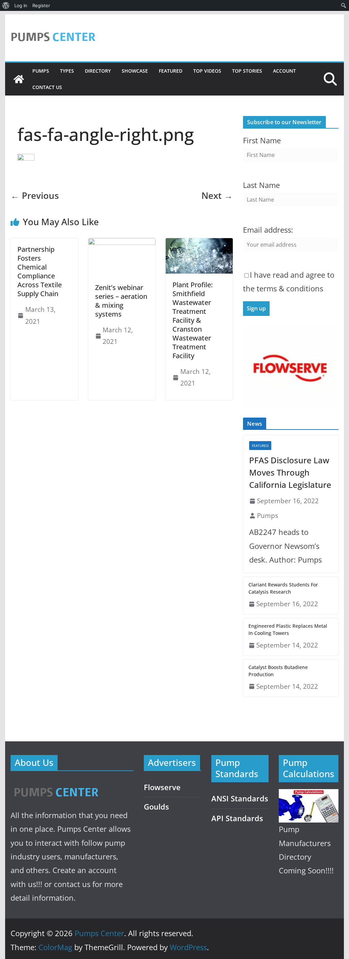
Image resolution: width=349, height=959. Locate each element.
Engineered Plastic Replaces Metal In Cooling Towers (287, 629)
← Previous (35, 196)
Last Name (261, 185)
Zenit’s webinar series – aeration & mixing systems (121, 301)
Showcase (135, 71)
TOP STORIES (247, 71)
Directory (98, 71)
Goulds (156, 806)
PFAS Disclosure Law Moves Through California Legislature (290, 472)
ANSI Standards (239, 798)
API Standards (237, 818)
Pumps (40, 71)
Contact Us (47, 87)
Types (67, 71)
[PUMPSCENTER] (56, 784)
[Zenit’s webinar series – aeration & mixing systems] (121, 243)
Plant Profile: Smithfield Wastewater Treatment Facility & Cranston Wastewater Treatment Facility (192, 320)
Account (284, 71)
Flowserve (162, 787)
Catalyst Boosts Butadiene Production (278, 671)
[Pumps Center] (19, 79)
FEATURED (170, 71)
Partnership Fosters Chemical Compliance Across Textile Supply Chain (39, 271)
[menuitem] (6, 5)
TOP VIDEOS (207, 71)
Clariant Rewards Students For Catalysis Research (283, 588)
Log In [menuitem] (20, 5)
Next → (217, 196)
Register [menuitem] (41, 5)
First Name (262, 140)
